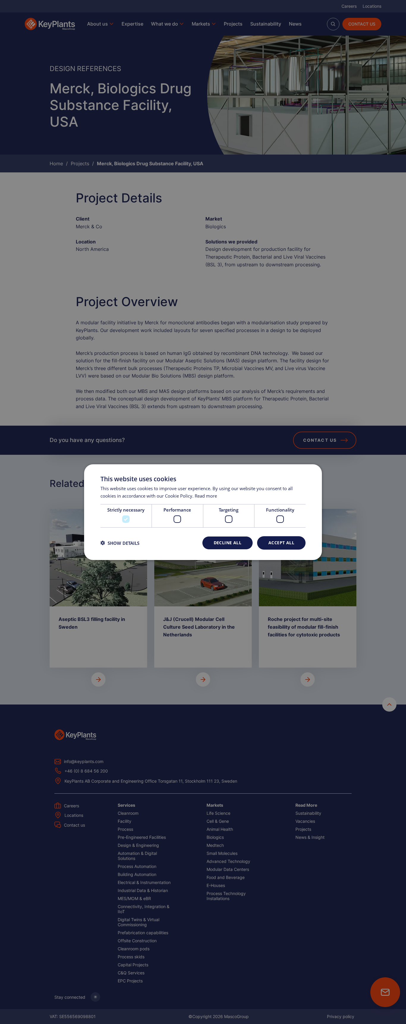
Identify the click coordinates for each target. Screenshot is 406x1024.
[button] (119, 542)
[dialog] (203, 512)
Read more (206, 496)
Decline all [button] (227, 542)
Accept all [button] (281, 542)
